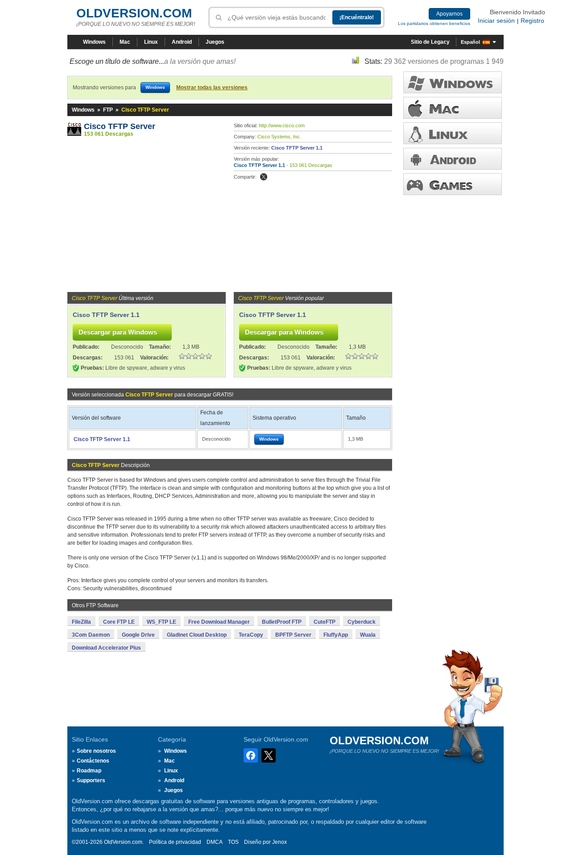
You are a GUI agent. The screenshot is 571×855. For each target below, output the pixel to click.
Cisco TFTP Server (119, 126)
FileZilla (81, 622)
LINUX (452, 133)
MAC (452, 108)
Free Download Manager (219, 622)
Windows (94, 42)
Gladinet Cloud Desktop (197, 635)
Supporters (91, 780)
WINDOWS (452, 82)
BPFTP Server (293, 635)
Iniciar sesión (496, 20)
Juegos (215, 42)
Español (470, 42)
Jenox (279, 842)
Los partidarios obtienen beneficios (434, 23)
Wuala (368, 635)
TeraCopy (251, 635)
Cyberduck (362, 622)
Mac (125, 42)
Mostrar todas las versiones (212, 87)
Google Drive (138, 635)
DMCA (215, 842)
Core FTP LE (119, 622)
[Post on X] (263, 176)
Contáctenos (93, 761)
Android (182, 42)
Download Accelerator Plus (106, 648)
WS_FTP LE (161, 622)
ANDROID (452, 159)
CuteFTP (324, 622)
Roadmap (89, 770)
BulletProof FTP (282, 622)
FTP (108, 110)
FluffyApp (335, 635)
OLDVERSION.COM (134, 13)
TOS (233, 842)
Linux (151, 42)
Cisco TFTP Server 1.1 (297, 147)
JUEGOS (452, 184)
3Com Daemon (91, 635)
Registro (532, 20)
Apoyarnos (449, 14)
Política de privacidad (175, 842)
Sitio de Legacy (430, 42)
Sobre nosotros (96, 751)
